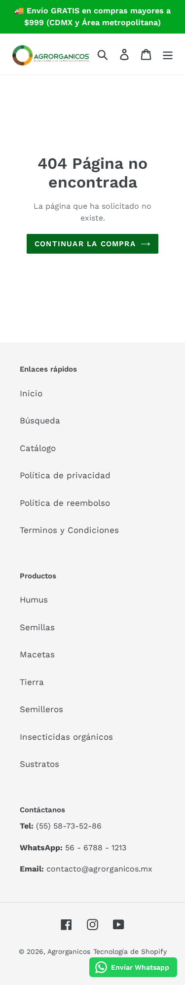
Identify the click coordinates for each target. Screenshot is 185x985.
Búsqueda (40, 420)
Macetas (37, 654)
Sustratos (39, 764)
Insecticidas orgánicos (66, 737)
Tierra (32, 682)
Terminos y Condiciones (69, 530)
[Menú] (168, 54)
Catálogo (38, 448)
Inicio (31, 393)
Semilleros (41, 709)
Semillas (37, 627)
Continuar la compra (85, 243)
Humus (34, 600)
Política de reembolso (65, 503)
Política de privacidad (65, 475)
